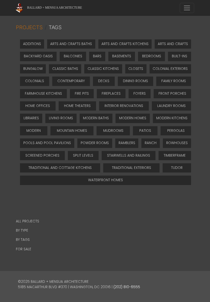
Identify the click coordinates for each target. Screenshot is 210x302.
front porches (172, 93)
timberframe (175, 155)
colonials (34, 81)
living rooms (61, 118)
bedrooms (151, 56)
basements (121, 56)
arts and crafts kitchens (125, 43)
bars (97, 56)
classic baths (65, 68)
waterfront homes (105, 180)
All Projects (27, 221)
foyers (139, 93)
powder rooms (95, 143)
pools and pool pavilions (47, 143)
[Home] (21, 8)
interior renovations (123, 105)
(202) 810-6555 (126, 287)
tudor (177, 167)
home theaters (77, 105)
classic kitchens (103, 68)
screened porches (42, 155)
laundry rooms (171, 105)
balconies (73, 56)
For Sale (23, 249)
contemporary (71, 81)
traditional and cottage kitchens (60, 167)
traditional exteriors (131, 167)
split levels (83, 155)
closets (135, 68)
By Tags (23, 239)
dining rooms (135, 81)
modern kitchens (171, 118)
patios (145, 130)
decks (103, 81)
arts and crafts (173, 43)
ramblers (127, 143)
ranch (150, 143)
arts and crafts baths (71, 43)
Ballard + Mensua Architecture (54, 7)
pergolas (176, 130)
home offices (37, 105)
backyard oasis (38, 56)
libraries (31, 118)
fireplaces (111, 93)
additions (32, 43)
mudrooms (113, 130)
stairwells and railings (128, 155)
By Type (22, 230)
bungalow (33, 68)
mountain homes (72, 130)
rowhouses (177, 143)
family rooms (173, 81)
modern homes (132, 118)
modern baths (96, 118)
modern (33, 130)
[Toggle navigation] (187, 8)
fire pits (82, 93)
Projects (29, 27)
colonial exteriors (170, 68)
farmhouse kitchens (43, 93)
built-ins (179, 56)
